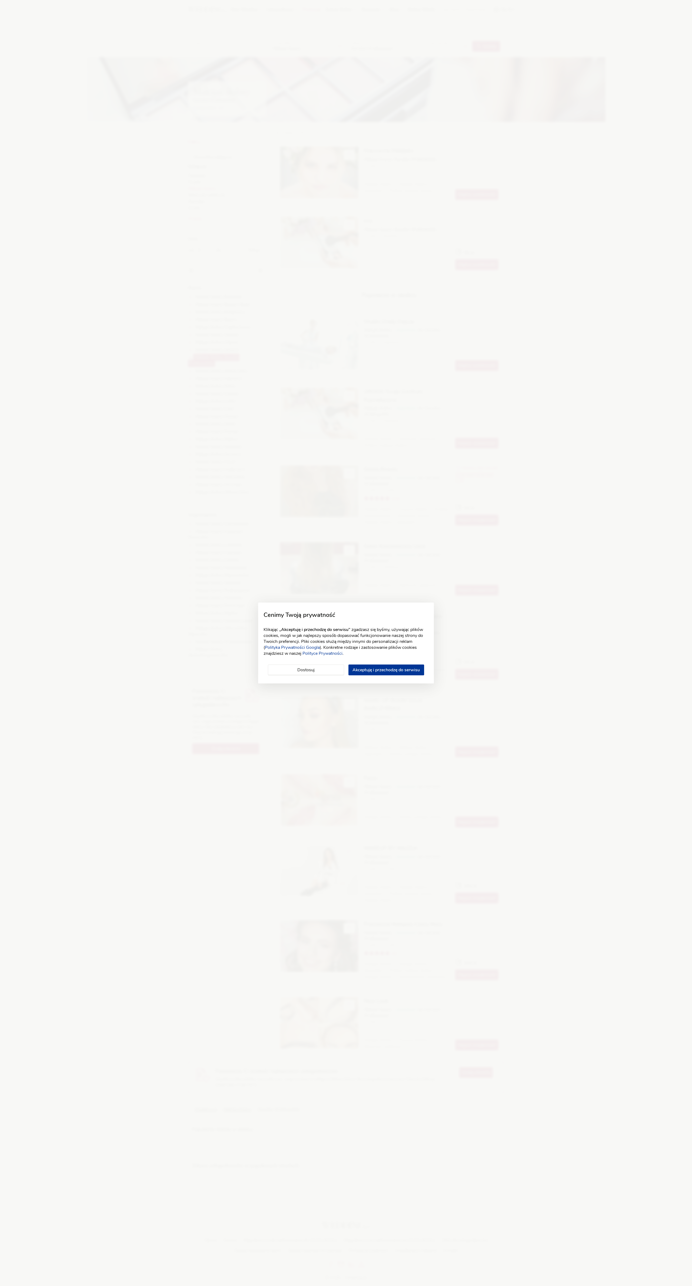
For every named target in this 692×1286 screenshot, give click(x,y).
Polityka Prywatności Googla (292, 647)
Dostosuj (306, 670)
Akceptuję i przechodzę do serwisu (386, 670)
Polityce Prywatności (322, 653)
